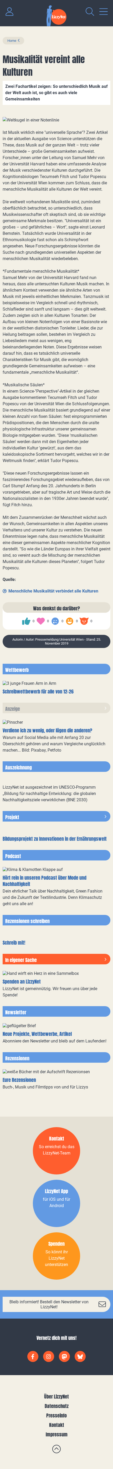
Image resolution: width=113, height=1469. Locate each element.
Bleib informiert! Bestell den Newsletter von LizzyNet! (49, 1304)
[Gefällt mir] (26, 621)
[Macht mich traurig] (55, 621)
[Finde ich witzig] (69, 621)
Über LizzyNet (56, 1396)
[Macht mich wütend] (84, 621)
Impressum (57, 1434)
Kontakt (56, 1425)
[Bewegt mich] (40, 621)
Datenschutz (57, 1406)
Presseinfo (56, 1415)
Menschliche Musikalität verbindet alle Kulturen (53, 591)
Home (11, 41)
